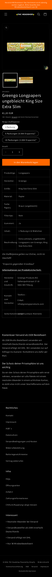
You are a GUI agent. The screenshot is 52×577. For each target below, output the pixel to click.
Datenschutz (12, 435)
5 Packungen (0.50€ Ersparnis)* (20, 133)
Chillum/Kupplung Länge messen (21, 504)
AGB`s (9, 428)
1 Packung (10, 127)
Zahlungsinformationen (17, 498)
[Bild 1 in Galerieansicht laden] (10, 80)
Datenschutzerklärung (14, 567)
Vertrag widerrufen (14, 461)
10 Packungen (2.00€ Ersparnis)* (21, 140)
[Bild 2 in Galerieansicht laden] (26, 80)
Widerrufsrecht (43, 562)
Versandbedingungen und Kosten (21, 441)
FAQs (8, 479)
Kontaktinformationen (27, 571)
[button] (6, 14)
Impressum (11, 422)
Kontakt (9, 415)
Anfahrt (9, 492)
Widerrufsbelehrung (15, 448)
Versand (14, 117)
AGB (27, 567)
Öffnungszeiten (13, 485)
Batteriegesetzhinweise (16, 454)
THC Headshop (14, 562)
